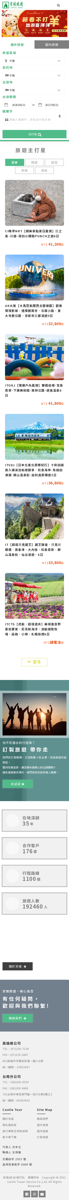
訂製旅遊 (42, 1137)
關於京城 (16, 966)
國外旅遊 (17, 44)
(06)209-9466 (19, 1088)
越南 (54, 162)
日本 (14, 162)
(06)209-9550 (20, 1082)
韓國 (34, 162)
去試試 (16, 784)
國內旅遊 (51, 44)
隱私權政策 (10, 1125)
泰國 (24, 170)
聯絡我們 (16, 1018)
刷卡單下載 (10, 1137)
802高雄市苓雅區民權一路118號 (23, 1061)
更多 (37, 662)
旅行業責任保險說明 (15, 1131)
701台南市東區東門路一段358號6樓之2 (27, 1094)
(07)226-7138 (20, 1049)
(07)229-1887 (19, 1055)
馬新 (44, 170)
